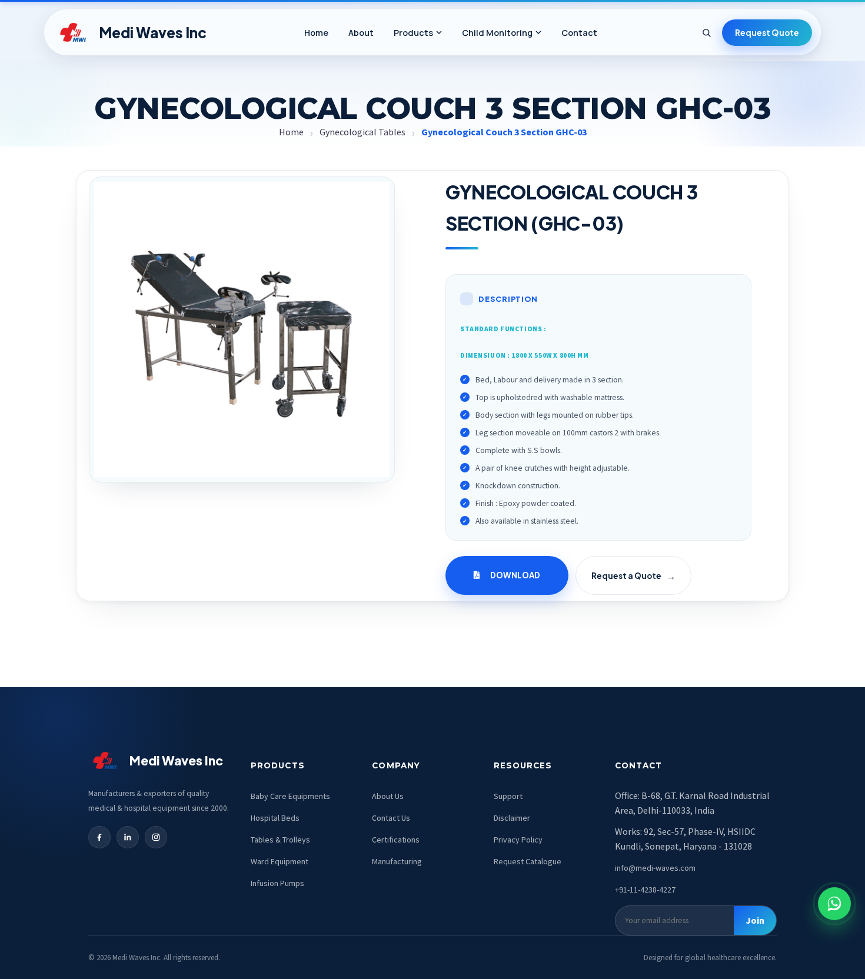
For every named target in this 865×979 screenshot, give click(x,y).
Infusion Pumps (277, 883)
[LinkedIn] (128, 837)
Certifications (396, 839)
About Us (388, 796)
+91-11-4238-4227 (645, 889)
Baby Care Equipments (290, 796)
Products (413, 32)
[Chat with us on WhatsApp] (834, 903)
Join (755, 920)
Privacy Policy (518, 839)
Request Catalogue (527, 861)
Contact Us (391, 817)
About (361, 32)
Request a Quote (633, 575)
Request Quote (767, 33)
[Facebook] (99, 837)
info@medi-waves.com (655, 868)
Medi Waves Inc (153, 32)
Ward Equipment (279, 861)
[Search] (706, 32)
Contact (579, 32)
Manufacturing (397, 861)
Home (316, 32)
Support (508, 796)
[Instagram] (156, 837)
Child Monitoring (497, 32)
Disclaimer (512, 817)
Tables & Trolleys (280, 839)
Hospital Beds (275, 817)
